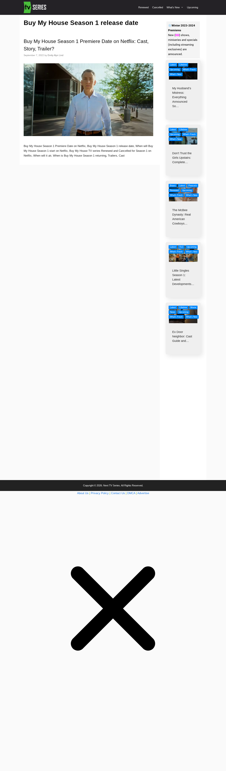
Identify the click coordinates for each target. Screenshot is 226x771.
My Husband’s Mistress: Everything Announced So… (181, 97)
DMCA (131, 493)
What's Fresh (189, 69)
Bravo (173, 185)
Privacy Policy (100, 493)
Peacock (192, 185)
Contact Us (118, 493)
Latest (173, 64)
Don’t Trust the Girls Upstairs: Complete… (182, 158)
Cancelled (157, 7)
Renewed (143, 7)
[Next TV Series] (35, 7)
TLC (181, 247)
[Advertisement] (183, 423)
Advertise (143, 493)
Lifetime (183, 64)
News (172, 312)
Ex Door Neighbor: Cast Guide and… (182, 336)
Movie (193, 307)
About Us (83, 493)
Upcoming (192, 7)
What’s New (173, 7)
